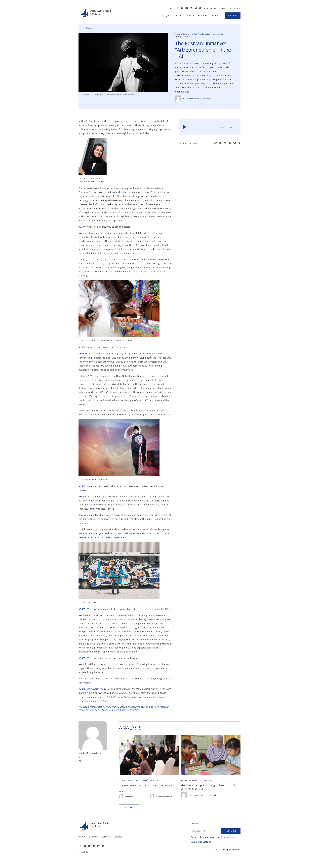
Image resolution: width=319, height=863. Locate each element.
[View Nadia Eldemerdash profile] (178, 98)
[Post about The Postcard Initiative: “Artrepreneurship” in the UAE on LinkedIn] (220, 143)
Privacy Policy (84, 852)
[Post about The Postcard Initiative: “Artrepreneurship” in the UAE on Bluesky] (234, 143)
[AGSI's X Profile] (178, 8)
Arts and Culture (182, 34)
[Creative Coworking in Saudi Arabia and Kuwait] (149, 755)
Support (232, 15)
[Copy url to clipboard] (215, 143)
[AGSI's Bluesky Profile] (200, 8)
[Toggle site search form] (171, 8)
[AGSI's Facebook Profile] (182, 8)
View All (129, 807)
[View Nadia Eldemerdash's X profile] (80, 761)
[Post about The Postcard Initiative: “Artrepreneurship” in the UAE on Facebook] (230, 143)
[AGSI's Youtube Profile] (187, 8)
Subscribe (233, 8)
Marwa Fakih (130, 796)
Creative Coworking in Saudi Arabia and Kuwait (146, 785)
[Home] (117, 825)
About (215, 15)
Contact (222, 8)
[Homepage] (95, 12)
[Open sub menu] (220, 15)
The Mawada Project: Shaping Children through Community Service (208, 787)
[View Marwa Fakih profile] (121, 796)
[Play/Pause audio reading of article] (185, 127)
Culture (190, 15)
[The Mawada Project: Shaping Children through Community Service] (211, 755)
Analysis (165, 15)
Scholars (202, 15)
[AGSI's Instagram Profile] (195, 8)
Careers (106, 836)
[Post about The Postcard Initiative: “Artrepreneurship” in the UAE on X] (225, 143)
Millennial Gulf (218, 34)
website (87, 682)
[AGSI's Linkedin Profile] (191, 8)
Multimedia (210, 8)
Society (122, 780)
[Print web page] (239, 143)
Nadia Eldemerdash (191, 98)
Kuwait (131, 780)
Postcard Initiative (120, 192)
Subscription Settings (201, 841)
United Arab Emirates (201, 34)
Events (177, 15)
